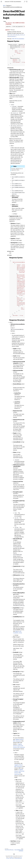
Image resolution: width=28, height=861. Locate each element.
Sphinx (11, 857)
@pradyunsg (17, 857)
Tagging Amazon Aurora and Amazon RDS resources (19, 745)
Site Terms (12, 858)
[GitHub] (14, 854)
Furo (21, 857)
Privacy (7, 858)
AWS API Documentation (18, 38)
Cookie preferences (18, 858)
